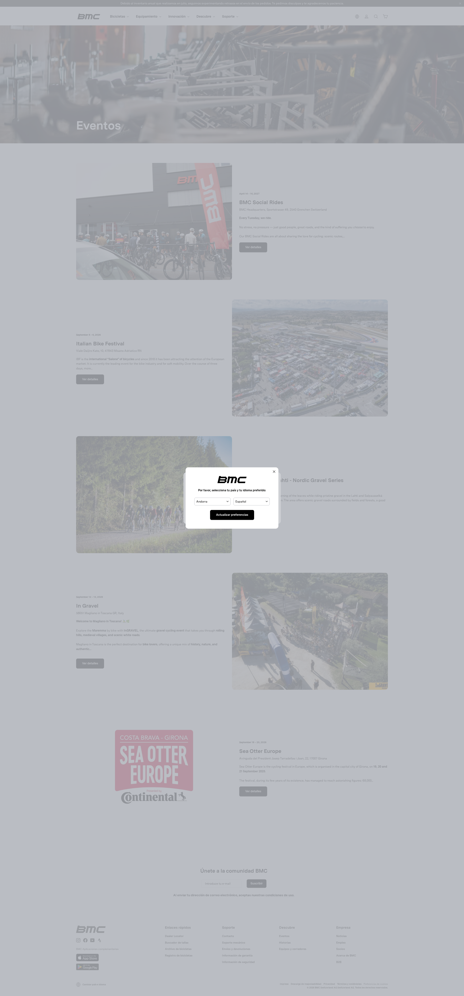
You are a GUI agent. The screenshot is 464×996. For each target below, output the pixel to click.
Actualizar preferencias (232, 515)
